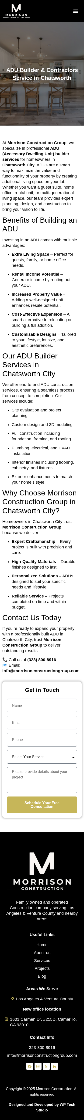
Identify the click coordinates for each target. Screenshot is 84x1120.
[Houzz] (54, 1066)
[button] (75, 11)
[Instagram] (38, 1066)
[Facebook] (29, 1066)
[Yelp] (46, 1066)
